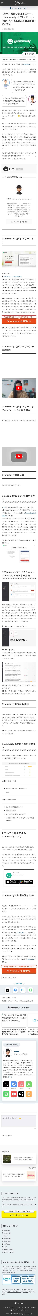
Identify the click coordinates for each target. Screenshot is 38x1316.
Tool (16, 1001)
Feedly (29, 1088)
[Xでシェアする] (7, 990)
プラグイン (5, 507)
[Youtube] (18, 222)
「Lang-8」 (21, 932)
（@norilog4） (14, 1197)
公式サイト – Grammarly (12, 276)
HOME (20, 1303)
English (30, 1001)
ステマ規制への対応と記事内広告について (17, 59)
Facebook (13, 1088)
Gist (5, 1247)
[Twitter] (15, 222)
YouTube (14, 1098)
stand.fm (6, 1230)
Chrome (23, 1001)
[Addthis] (26, 222)
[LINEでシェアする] (30, 990)
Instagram (21, 1088)
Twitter (5, 1236)
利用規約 (25, 1292)
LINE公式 (6, 1233)
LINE (6, 1098)
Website (29, 1098)
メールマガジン (8, 1252)
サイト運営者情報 (29, 1307)
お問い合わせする (19, 1213)
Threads (21, 1098)
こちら (21, 216)
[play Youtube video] (19, 388)
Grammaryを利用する (19, 319)
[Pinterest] (23, 222)
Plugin (11, 1001)
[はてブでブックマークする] (23, 990)
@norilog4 (26, 64)
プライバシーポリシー (14, 1292)
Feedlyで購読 (8, 1249)
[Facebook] (20, 222)
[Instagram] (12, 222)
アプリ (14, 997)
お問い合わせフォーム (12, 1307)
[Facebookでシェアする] (15, 990)
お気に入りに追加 (10, 977)
